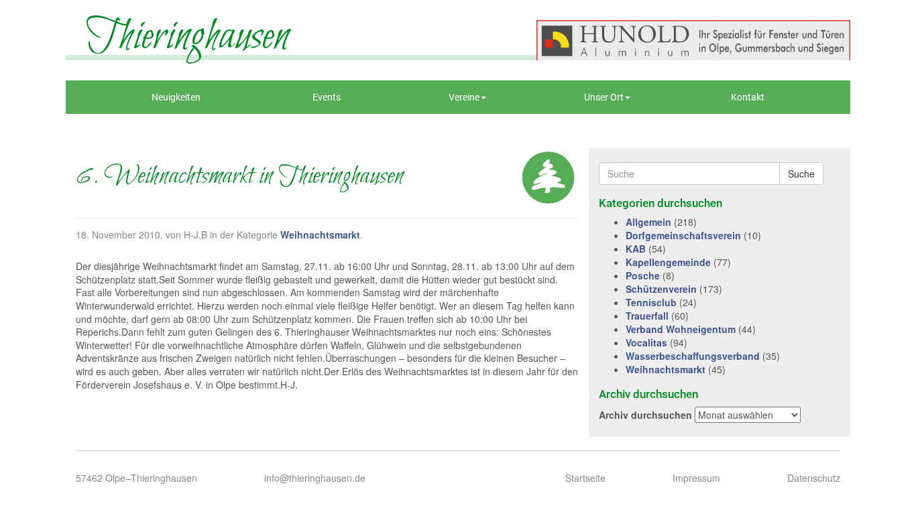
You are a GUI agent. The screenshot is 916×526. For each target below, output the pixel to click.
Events (326, 97)
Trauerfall (647, 315)
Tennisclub (651, 302)
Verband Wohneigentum (681, 329)
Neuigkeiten (176, 97)
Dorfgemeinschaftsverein (683, 235)
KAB (636, 248)
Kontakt (747, 97)
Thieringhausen (187, 37)
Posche (643, 275)
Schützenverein (661, 288)
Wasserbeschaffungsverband (693, 356)
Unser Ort (604, 97)
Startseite (585, 477)
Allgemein (648, 221)
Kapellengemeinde (668, 262)
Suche (801, 173)
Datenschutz (813, 477)
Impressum (696, 477)
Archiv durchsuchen (645, 414)
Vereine (464, 97)
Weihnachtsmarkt (320, 234)
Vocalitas (646, 342)
